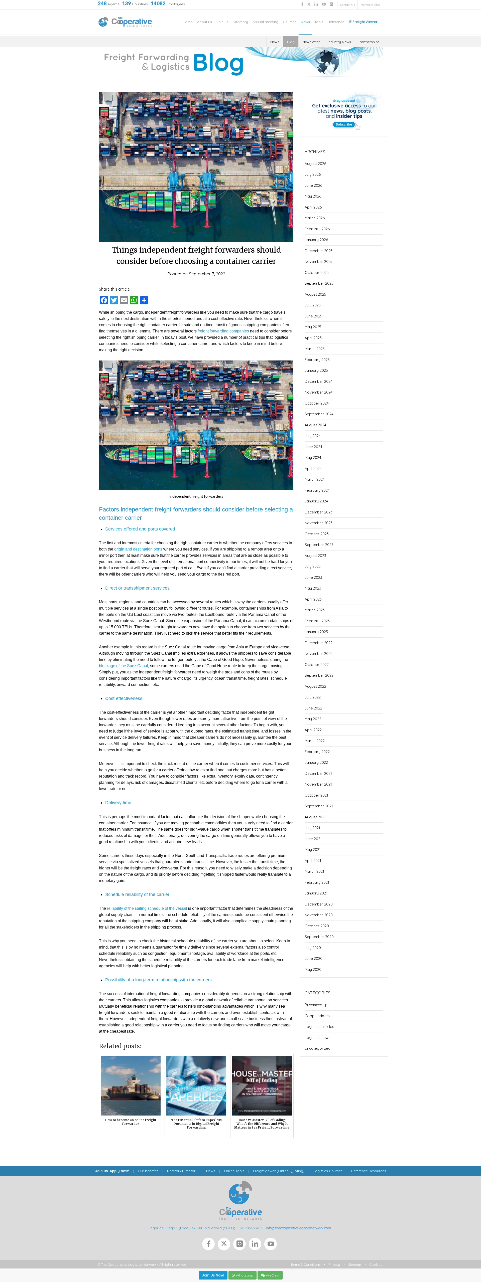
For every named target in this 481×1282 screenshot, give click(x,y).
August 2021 (315, 817)
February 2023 (317, 621)
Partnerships (369, 42)
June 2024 (313, 446)
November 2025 (318, 261)
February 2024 (317, 490)
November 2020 (319, 914)
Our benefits (148, 1171)
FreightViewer (364, 22)
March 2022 (315, 740)
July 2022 (313, 697)
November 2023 (318, 522)
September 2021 (319, 806)
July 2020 (313, 947)
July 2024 (313, 435)
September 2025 (319, 283)
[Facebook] (210, 1245)
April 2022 (313, 729)
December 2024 (318, 381)
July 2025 (313, 305)
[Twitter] (225, 1245)
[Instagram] (241, 1245)
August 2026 (315, 163)
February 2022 (317, 751)
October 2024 (317, 403)
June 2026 (313, 185)
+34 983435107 (250, 1228)
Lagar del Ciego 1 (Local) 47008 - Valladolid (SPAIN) (192, 1228)
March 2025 (315, 348)
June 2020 (313, 958)
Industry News (339, 42)
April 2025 (313, 337)
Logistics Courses (327, 1171)
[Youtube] (271, 1245)
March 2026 (315, 218)
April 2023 (313, 599)
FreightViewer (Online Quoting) (279, 1171)
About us (204, 22)
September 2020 (319, 936)
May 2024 (313, 457)
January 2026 (316, 239)
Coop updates (317, 1015)
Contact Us (347, 5)
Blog (291, 42)
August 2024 (315, 425)
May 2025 (313, 326)
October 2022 (317, 664)
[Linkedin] (256, 1245)
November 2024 (318, 392)
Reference (336, 22)
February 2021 (317, 882)
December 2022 (318, 642)
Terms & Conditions (305, 1264)
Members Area (370, 5)
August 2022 (315, 686)
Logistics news (317, 1037)
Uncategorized (317, 1048)
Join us (222, 22)
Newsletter (311, 42)
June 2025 (313, 316)
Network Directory (182, 1171)
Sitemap (354, 1264)
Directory (240, 22)
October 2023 (317, 533)
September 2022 (319, 675)
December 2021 (318, 773)
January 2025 (316, 370)
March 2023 (315, 610)
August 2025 (315, 294)
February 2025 (317, 359)
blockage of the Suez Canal (123, 666)
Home (188, 22)
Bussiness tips (317, 1004)
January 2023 (316, 631)
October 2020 (317, 926)
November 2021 (318, 784)
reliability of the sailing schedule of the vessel (147, 908)
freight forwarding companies (223, 331)
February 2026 (317, 229)
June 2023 (313, 577)
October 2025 (317, 272)
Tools (318, 22)
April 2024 (313, 468)
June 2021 (313, 838)
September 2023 (319, 544)
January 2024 (316, 501)
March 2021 (314, 871)
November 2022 (318, 653)
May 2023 (313, 588)
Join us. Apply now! (112, 1171)
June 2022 (313, 708)
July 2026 (313, 174)
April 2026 (313, 207)
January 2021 (316, 893)
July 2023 (313, 566)
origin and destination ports (138, 549)
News (305, 22)
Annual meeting (265, 22)
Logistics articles (319, 1026)
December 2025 (318, 250)
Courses (289, 22)
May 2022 (313, 718)
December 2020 (319, 904)
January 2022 (316, 762)
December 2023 (318, 512)
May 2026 (313, 196)
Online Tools (234, 1171)
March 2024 (315, 479)
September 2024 (319, 414)
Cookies (375, 1264)
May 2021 (313, 849)
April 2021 (313, 860)
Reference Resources (368, 1171)
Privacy (334, 1264)
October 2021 (316, 795)
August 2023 (315, 555)
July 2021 (312, 827)
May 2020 (313, 969)
